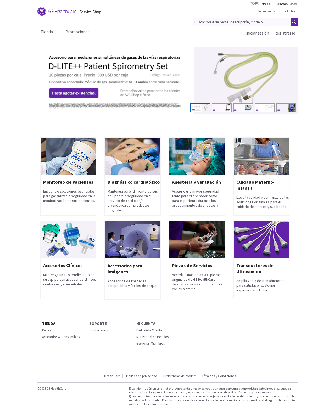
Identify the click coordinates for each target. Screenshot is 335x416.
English (293, 4)
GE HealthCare (109, 376)
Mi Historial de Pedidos (152, 337)
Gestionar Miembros (150, 343)
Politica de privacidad (141, 376)
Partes (46, 330)
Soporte (98, 323)
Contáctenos (290, 11)
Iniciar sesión (257, 33)
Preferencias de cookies (179, 376)
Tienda (47, 31)
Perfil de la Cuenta (149, 330)
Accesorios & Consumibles (61, 337)
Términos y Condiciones (219, 376)
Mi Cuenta (145, 323)
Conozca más (62, 100)
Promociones (77, 31)
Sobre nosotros (266, 11)
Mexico (266, 4)
